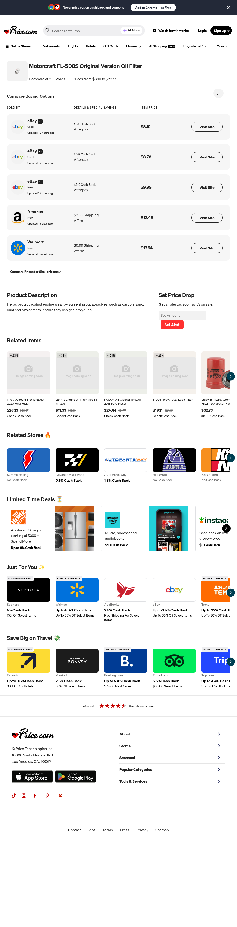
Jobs (92, 830)
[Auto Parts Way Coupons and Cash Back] (125, 466)
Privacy (142, 830)
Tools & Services (133, 781)
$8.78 (146, 157)
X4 (40, 182)
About (124, 734)
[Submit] (47, 31)
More (220, 46)
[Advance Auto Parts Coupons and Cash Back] (77, 466)
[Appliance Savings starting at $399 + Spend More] (50, 528)
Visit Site (207, 127)
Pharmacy (133, 46)
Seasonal (127, 758)
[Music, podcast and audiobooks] (144, 528)
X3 (40, 151)
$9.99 (146, 187)
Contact (74, 830)
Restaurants (51, 46)
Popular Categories (135, 769)
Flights (73, 46)
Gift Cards (110, 46)
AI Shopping (158, 46)
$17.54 (147, 248)
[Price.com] (33, 744)
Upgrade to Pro (194, 46)
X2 (40, 121)
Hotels (91, 46)
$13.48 (147, 217)
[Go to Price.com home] (20, 30)
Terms (108, 830)
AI (134, 30)
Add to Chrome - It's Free (153, 7)
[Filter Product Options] (218, 93)
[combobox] (94, 30)
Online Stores (21, 46)
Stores (125, 746)
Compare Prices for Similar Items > (35, 271)
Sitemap (162, 830)
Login (202, 30)
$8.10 (146, 126)
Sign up (220, 30)
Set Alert (172, 325)
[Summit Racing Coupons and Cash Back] (28, 466)
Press (124, 830)
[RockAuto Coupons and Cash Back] (174, 466)
